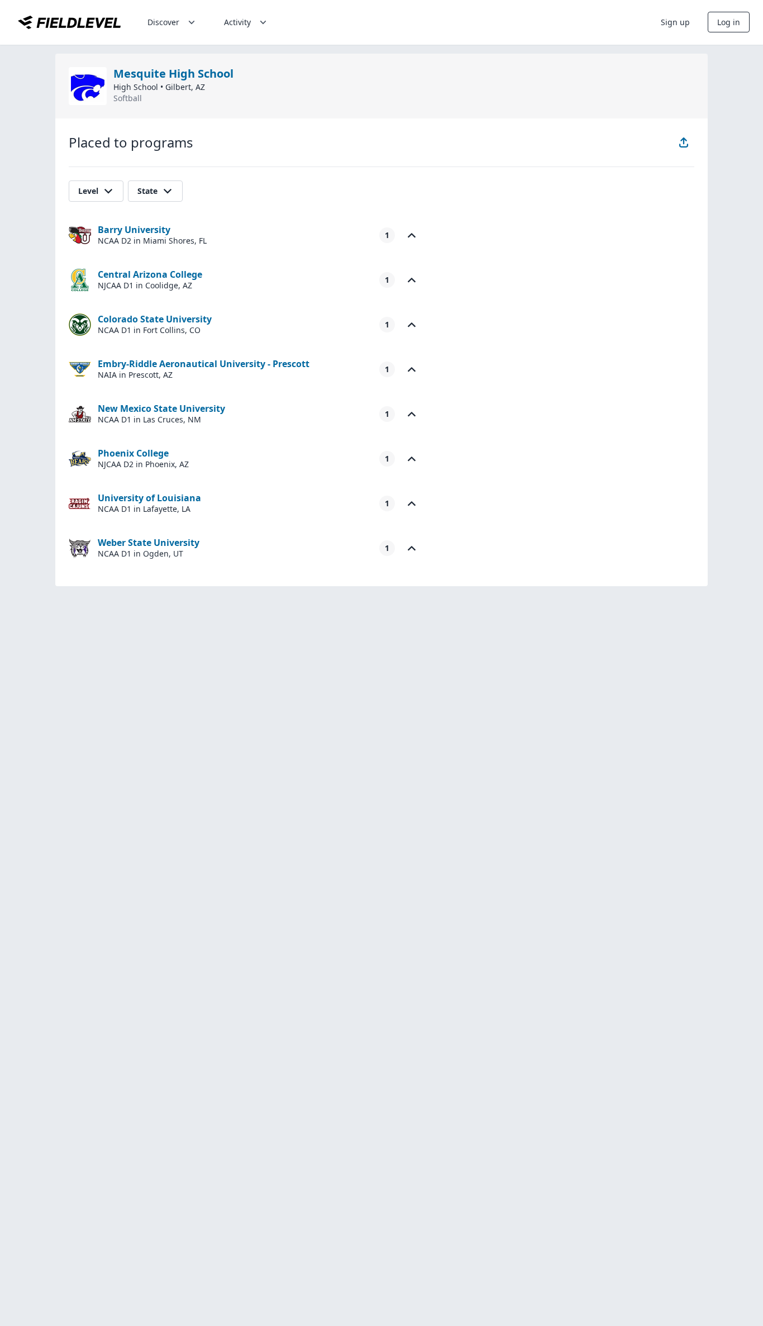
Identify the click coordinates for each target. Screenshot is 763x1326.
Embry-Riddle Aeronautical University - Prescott (203, 364)
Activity (237, 22)
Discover (163, 22)
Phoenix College (133, 453)
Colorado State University (155, 319)
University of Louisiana (149, 498)
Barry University (134, 230)
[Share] (683, 142)
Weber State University (148, 542)
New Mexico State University (161, 408)
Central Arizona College (150, 274)
